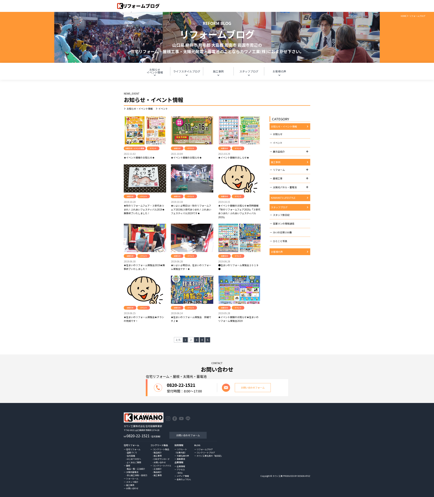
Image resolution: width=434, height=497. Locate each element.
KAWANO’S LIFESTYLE (283, 197)
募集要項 (181, 458)
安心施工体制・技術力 (137, 475)
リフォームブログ (205, 449)
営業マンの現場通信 (283, 223)
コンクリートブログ (206, 452)
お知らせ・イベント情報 (140, 108)
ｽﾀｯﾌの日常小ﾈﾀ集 (282, 232)
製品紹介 (158, 452)
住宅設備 (131, 455)
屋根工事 (277, 178)
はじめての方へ (134, 458)
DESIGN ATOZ (304, 475)
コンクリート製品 (161, 449)
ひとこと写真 (280, 241)
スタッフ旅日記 (281, 215)
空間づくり (132, 452)
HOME (403, 15)
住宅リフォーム (133, 449)
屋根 (128, 465)
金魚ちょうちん (184, 479)
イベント (277, 142)
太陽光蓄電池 (132, 472)
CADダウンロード (162, 458)
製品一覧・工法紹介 (136, 468)
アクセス (181, 469)
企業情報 (181, 466)
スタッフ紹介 (132, 481)
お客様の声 (279, 71)
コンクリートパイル (162, 465)
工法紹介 (158, 468)
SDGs (179, 472)
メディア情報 (183, 475)
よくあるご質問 (134, 462)
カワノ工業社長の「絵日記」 (210, 455)
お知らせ (155, 71)
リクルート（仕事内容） (180, 451)
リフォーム (279, 169)
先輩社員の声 (183, 455)
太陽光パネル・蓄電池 (285, 187)
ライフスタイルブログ (186, 71)
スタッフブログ (248, 71)
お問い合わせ (132, 488)
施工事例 (218, 71)
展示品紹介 (279, 151)
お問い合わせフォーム (188, 435)
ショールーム (132, 478)
